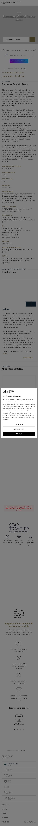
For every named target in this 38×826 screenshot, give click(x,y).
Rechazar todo (18, 429)
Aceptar (19, 434)
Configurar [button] (19, 424)
